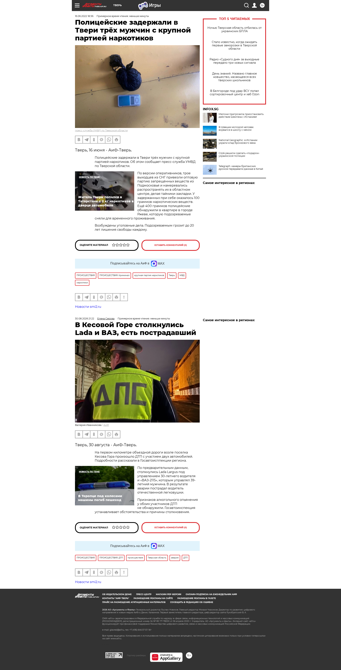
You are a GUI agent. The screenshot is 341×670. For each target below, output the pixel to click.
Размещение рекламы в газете (196, 598)
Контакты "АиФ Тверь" (115, 598)
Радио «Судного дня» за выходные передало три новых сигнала (234, 61)
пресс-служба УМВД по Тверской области (101, 130)
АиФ (106, 425)
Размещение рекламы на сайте (153, 598)
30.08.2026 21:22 (84, 318)
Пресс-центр (143, 594)
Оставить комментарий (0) (170, 245)
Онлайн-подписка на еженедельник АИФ (211, 594)
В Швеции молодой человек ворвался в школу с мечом (236, 128)
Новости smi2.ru (88, 307)
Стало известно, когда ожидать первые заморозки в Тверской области (234, 45)
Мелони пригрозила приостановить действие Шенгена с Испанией (241, 115)
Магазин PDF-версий (168, 594)
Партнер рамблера (136, 655)
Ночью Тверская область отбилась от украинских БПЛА (234, 29)
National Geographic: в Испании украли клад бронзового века (238, 141)
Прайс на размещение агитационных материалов (134, 602)
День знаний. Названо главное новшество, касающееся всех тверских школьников (234, 77)
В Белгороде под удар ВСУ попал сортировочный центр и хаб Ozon (234, 92)
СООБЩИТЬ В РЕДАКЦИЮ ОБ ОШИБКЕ (191, 602)
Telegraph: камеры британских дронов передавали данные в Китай (241, 167)
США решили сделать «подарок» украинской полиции (239, 154)
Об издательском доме (117, 594)
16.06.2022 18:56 (84, 16)
